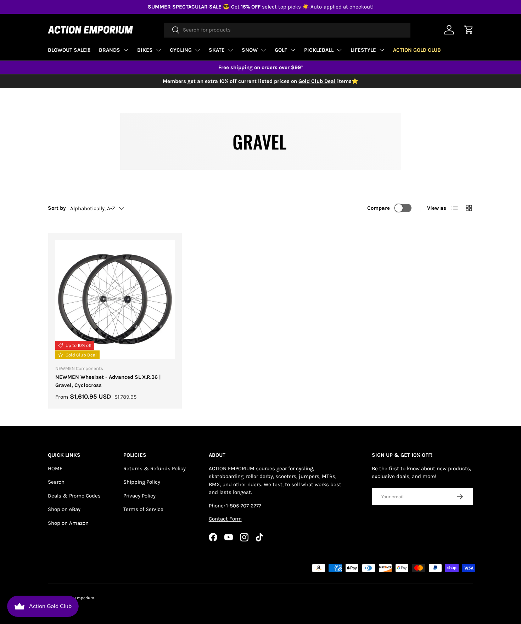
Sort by (57, 208)
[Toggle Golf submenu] (292, 50)
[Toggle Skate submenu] (230, 50)
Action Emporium (78, 598)
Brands (109, 50)
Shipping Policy (141, 482)
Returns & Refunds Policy (154, 468)
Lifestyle (363, 50)
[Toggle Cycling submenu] (197, 50)
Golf (281, 50)
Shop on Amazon (68, 523)
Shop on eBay (64, 509)
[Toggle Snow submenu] (263, 50)
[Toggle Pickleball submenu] (339, 50)
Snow (250, 50)
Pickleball (319, 50)
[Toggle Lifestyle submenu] (381, 50)
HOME (55, 468)
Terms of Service (143, 509)
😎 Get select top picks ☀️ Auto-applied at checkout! (261, 7)
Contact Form (225, 519)
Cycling (181, 50)
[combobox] (287, 29)
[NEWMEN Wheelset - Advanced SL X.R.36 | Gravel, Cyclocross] (115, 299)
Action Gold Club (417, 50)
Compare (378, 208)
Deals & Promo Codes (74, 496)
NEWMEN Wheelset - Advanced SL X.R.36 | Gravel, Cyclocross (108, 381)
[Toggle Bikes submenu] (158, 50)
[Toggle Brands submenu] (126, 50)
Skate (217, 50)
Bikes (145, 50)
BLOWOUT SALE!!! (69, 50)
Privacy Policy (139, 496)
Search (56, 482)
